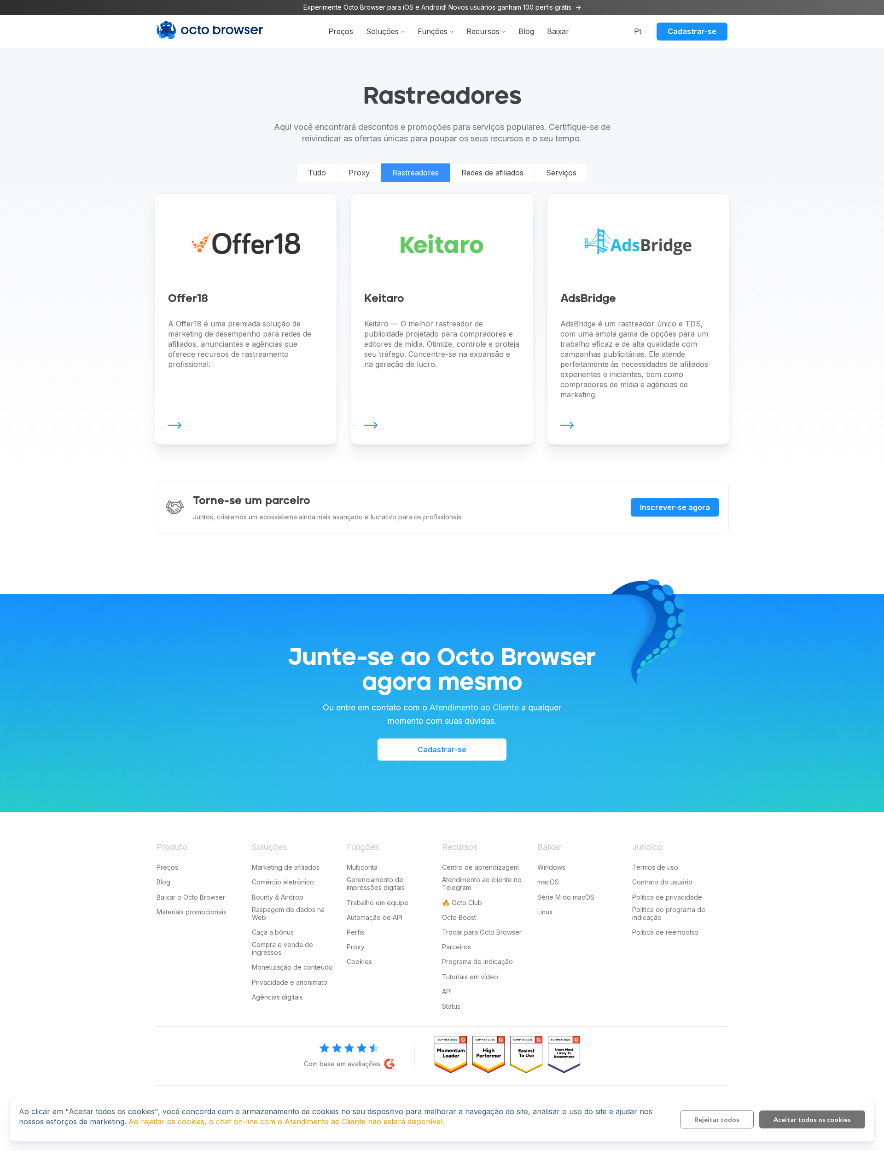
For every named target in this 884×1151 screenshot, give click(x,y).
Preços (340, 31)
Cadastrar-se (692, 31)
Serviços (561, 172)
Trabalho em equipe (377, 903)
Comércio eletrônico (283, 882)
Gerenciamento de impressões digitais (376, 883)
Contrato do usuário (662, 882)
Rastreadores (415, 172)
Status (451, 1006)
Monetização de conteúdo (292, 967)
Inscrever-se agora (675, 507)
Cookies (359, 961)
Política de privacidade (667, 897)
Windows (551, 867)
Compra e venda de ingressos (282, 948)
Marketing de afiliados (286, 867)
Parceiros (456, 947)
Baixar (558, 31)
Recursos (483, 31)
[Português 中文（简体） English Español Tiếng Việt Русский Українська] (638, 30)
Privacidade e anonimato (289, 982)
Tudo (317, 172)
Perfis (355, 932)
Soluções (382, 31)
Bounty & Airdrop (277, 897)
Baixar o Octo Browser (191, 897)
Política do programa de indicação (668, 913)
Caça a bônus (273, 932)
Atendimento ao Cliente (474, 707)
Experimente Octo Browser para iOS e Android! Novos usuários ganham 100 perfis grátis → (442, 7)
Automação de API (374, 917)
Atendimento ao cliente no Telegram (482, 883)
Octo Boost (459, 917)
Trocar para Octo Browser (482, 932)
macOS (548, 882)
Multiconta (362, 867)
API (447, 991)
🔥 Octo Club (462, 903)
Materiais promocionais (192, 912)
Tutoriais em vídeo (470, 977)
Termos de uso (655, 867)
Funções (433, 31)
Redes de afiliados (492, 172)
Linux (545, 912)
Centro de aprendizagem (480, 867)
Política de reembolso (665, 932)
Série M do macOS (565, 897)
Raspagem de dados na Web (288, 913)
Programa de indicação (477, 961)
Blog (526, 31)
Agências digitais (277, 997)
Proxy (359, 172)
